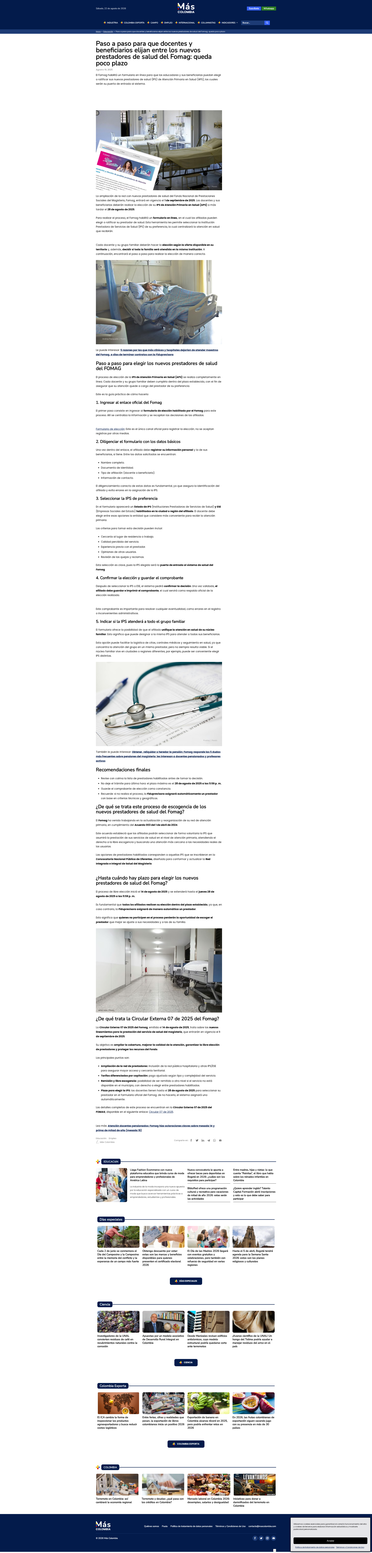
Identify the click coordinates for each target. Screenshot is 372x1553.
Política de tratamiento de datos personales (315, 1547)
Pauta (165, 1526)
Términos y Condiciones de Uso (350, 1547)
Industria (112, 22)
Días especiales (188, 1281)
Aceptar (330, 1540)
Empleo (168, 22)
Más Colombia (107, 1142)
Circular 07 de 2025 (161, 1112)
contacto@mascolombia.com (262, 1526)
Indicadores (228, 22)
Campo (154, 22)
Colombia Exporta (134, 22)
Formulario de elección (110, 429)
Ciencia (188, 1362)
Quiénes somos (151, 1526)
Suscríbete (254, 8)
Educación (108, 31)
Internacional (187, 22)
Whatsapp (269, 8)
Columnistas (208, 22)
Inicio (98, 31)
